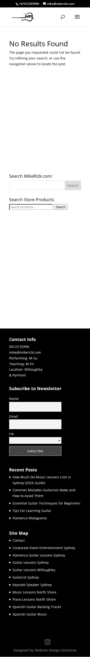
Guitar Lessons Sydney (30, 562)
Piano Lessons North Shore (34, 599)
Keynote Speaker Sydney (32, 584)
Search (61, 207)
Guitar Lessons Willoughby (33, 570)
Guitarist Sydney (25, 577)
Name (14, 398)
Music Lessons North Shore (34, 592)
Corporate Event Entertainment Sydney (43, 548)
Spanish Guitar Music (29, 614)
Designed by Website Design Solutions (45, 650)
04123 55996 (19, 346)
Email (13, 416)
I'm (11, 434)
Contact (18, 540)
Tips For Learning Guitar (31, 510)
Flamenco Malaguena (29, 518)
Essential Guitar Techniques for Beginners (46, 503)
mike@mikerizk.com (25, 352)
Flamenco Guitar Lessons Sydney (38, 555)
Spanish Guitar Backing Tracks (36, 606)
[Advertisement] (45, 122)
